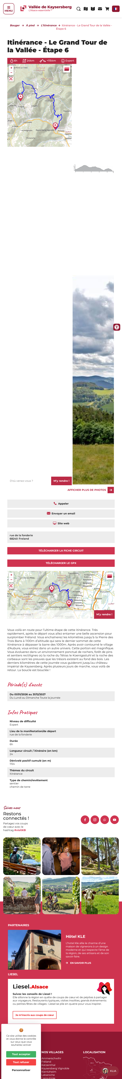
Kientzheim (48, 1071)
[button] (78, 963)
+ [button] (11, 68)
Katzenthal (48, 1065)
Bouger (15, 25)
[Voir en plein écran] (11, 79)
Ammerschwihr (51, 1058)
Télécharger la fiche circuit (61, 550)
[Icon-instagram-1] (95, 819)
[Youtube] (114, 819)
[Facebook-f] (85, 819)
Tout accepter (21, 1054)
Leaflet (68, 132)
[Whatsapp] (104, 819)
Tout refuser (21, 1062)
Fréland (46, 1061)
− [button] (11, 72)
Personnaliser (21, 1070)
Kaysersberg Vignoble (55, 1068)
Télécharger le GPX (61, 563)
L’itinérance (49, 25)
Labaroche (48, 1074)
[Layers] (66, 69)
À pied (30, 25)
